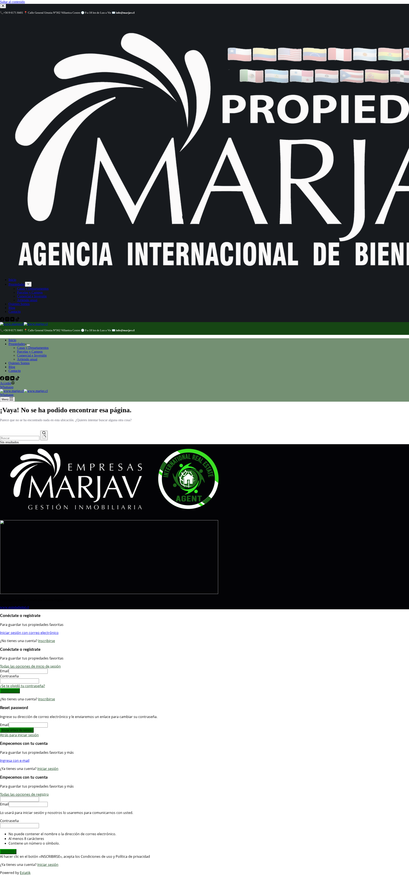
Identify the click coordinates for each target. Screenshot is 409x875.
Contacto (15, 371)
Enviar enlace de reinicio (17, 730)
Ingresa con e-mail (14, 760)
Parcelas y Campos (30, 351)
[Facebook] (2, 379)
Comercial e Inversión (32, 355)
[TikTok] (17, 379)
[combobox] (19, 438)
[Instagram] (7, 379)
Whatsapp (6, 387)
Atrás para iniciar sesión (19, 735)
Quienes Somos (19, 363)
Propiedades (17, 344)
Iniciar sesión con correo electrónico (29, 632)
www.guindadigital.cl (14, 607)
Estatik (25, 872)
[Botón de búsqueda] (44, 435)
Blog (12, 367)
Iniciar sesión (10, 691)
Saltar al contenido (12, 2)
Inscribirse (46, 640)
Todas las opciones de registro (24, 794)
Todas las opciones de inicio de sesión (30, 666)
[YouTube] (12, 379)
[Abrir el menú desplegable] (28, 345)
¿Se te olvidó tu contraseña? (22, 686)
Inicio (12, 340)
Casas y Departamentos (33, 348)
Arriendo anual (27, 359)
